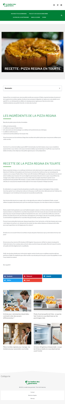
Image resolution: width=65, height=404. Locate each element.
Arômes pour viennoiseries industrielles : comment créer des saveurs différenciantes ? (16, 316)
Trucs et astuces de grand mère (38, 13)
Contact (32, 392)
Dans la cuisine (35, 17)
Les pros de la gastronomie (21, 17)
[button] (61, 15)
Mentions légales (32, 395)
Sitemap (33, 398)
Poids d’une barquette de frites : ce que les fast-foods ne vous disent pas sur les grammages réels (47, 316)
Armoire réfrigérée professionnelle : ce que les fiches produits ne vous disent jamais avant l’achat (48, 349)
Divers (44, 17)
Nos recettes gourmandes (19, 13)
